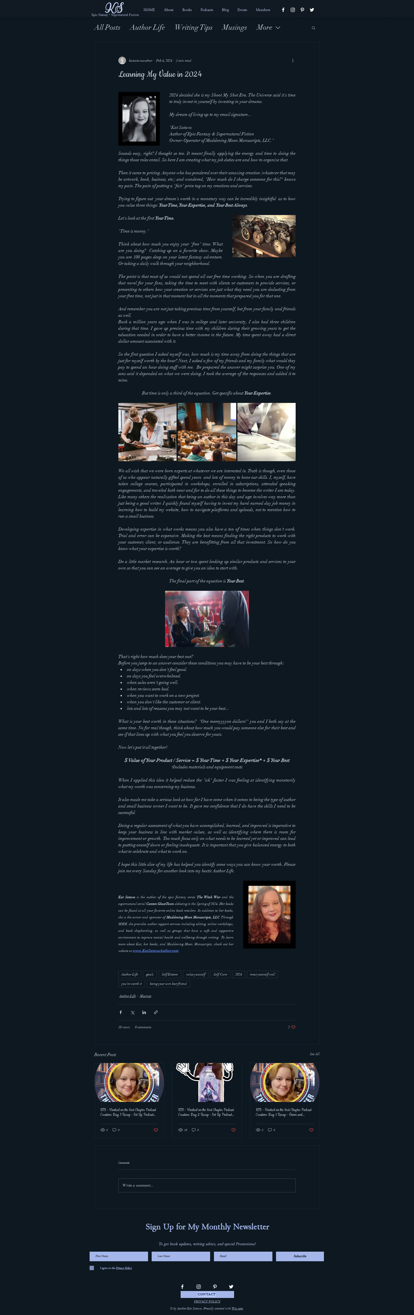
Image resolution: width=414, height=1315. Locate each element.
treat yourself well (262, 974)
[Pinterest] (302, 10)
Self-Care (220, 974)
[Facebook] (283, 10)
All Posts (107, 27)
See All (315, 1054)
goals (150, 974)
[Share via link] (156, 1012)
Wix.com (237, 1308)
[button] (168, 10)
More (264, 27)
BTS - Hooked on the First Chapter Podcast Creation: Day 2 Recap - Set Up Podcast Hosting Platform (206, 1112)
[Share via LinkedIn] (144, 1012)
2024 (238, 974)
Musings (234, 27)
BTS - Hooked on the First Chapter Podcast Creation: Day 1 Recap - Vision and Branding (283, 1112)
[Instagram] (293, 10)
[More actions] (293, 60)
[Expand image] (147, 432)
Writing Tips (194, 27)
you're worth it (131, 984)
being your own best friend (168, 984)
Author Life (147, 27)
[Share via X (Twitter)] (132, 1012)
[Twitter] (312, 10)
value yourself (195, 974)
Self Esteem (170, 974)
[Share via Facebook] (120, 1012)
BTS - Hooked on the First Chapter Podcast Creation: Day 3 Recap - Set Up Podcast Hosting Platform (128, 1112)
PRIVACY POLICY (207, 1301)
